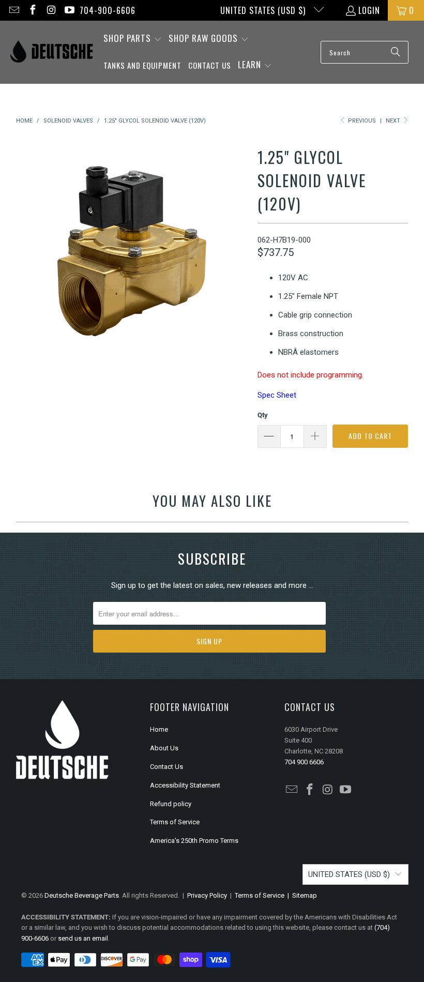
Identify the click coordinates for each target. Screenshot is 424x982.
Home (159, 729)
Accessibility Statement (185, 785)
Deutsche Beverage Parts (81, 895)
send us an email (83, 938)
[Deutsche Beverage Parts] (51, 52)
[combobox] (364, 52)
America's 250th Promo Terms (194, 840)
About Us (164, 748)
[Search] (395, 52)
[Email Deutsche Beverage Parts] (13, 10)
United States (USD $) (264, 10)
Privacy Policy (207, 895)
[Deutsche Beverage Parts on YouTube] (69, 10)
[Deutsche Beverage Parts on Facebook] (32, 10)
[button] (132, 39)
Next (394, 120)
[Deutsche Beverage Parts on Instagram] (50, 10)
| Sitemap (300, 895)
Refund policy (170, 804)
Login (369, 10)
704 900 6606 (304, 762)
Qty (263, 415)
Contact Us (166, 767)
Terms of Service (175, 822)
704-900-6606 (107, 10)
